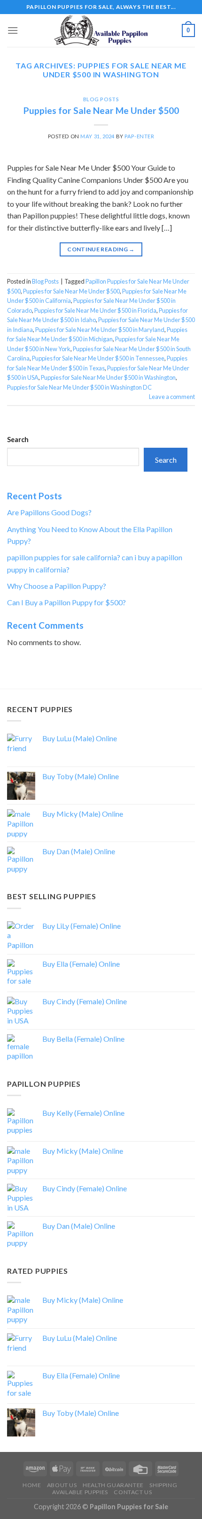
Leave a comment (172, 396)
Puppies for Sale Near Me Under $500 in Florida (95, 310)
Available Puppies (80, 1492)
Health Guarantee (113, 1485)
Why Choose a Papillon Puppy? (56, 585)
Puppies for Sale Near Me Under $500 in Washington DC (79, 387)
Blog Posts (101, 99)
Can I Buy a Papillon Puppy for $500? (66, 602)
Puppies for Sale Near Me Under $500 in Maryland (99, 329)
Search (18, 440)
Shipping (163, 1485)
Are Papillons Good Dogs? (49, 512)
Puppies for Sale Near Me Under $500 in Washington (108, 377)
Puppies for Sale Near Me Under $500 (101, 110)
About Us (62, 1485)
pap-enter (139, 136)
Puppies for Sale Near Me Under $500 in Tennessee (98, 358)
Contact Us (133, 1492)
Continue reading (101, 249)
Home (32, 1485)
